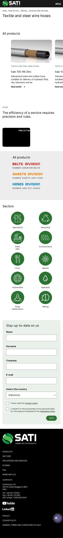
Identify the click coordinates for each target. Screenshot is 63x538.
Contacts (7, 480)
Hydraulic (45, 287)
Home (4, 11)
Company (11, 360)
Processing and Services (14, 461)
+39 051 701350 (13, 495)
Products (7, 452)
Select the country (16, 389)
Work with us (9, 474)
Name (9, 332)
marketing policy (47, 411)
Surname (11, 346)
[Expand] (58, 518)
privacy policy (31, 403)
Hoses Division (13, 11)
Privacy (6, 516)
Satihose (24, 11)
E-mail (9, 374)
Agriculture (17, 227)
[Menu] (58, 4)
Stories (6, 465)
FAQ (4, 470)
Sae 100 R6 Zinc (21, 71)
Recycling (45, 227)
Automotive (17, 287)
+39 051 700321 (13, 493)
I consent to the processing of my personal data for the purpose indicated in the (33, 410)
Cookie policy (9, 520)
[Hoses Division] (28, 188)
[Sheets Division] (28, 177)
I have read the (24, 403)
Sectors (6, 456)
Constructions (45, 246)
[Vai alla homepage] (11, 4)
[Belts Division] (28, 167)
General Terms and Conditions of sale (21, 525)
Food (17, 268)
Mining (45, 306)
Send (51, 418)
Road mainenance (17, 307)
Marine (45, 268)
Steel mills (17, 247)
